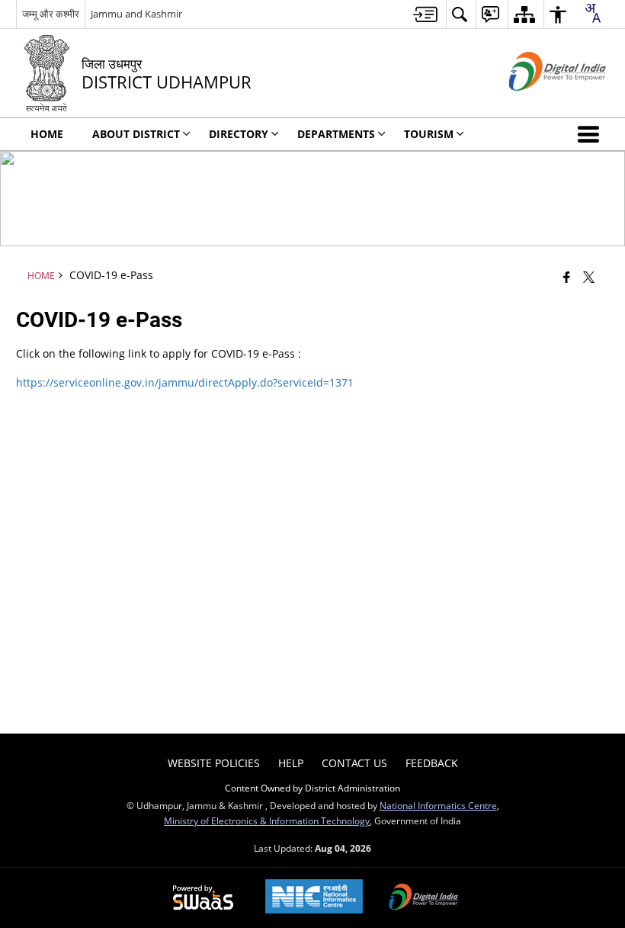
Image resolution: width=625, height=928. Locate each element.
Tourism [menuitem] (429, 134)
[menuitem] (425, 14)
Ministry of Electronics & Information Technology (267, 820)
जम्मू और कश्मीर (50, 14)
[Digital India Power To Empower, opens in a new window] (423, 898)
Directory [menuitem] (238, 134)
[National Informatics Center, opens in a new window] (314, 898)
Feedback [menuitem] (431, 763)
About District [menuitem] (136, 134)
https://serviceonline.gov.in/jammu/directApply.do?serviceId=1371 (185, 382)
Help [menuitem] (290, 763)
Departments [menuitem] (336, 134)
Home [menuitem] (46, 134)
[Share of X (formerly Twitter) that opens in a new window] (588, 277)
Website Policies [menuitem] (214, 763)
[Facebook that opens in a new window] (566, 277)
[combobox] (592, 13)
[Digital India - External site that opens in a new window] (538, 103)
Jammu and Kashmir (136, 14)
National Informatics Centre (438, 805)
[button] (591, 134)
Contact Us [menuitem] (354, 763)
